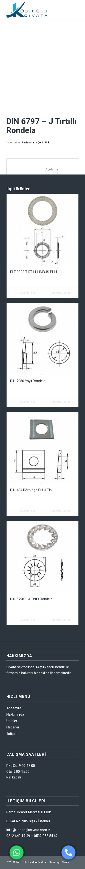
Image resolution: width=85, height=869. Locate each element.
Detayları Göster (59, 292)
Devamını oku (27, 292)
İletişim (11, 734)
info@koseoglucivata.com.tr (28, 830)
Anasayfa (13, 708)
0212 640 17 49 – (20, 836)
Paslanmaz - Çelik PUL (35, 142)
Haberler (12, 727)
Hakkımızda (15, 714)
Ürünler (11, 721)
